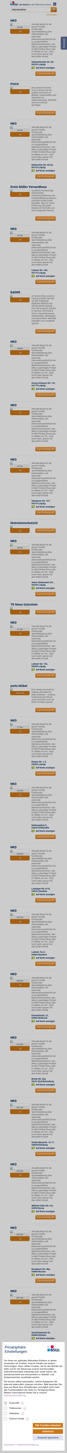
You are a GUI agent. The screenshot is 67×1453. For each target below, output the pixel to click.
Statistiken (14, 1413)
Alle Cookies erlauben (48, 1425)
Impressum (9, 1444)
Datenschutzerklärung (15, 1395)
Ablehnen (48, 1431)
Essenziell (14, 1403)
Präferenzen (15, 1408)
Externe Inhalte (16, 1418)
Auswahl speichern (48, 1437)
